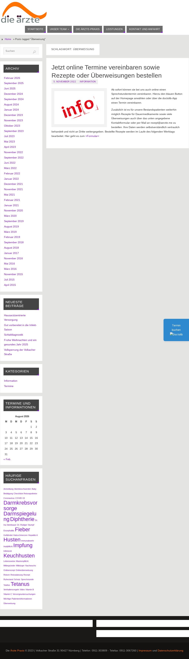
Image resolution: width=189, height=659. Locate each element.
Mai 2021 (9, 194)
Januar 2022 (11, 178)
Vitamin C (8, 594)
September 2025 (14, 83)
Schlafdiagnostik (13, 334)
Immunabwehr (27, 541)
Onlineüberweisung (24, 570)
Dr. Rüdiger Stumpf (25, 525)
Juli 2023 (9, 136)
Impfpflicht (8, 546)
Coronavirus (9, 498)
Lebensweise (9, 561)
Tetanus (20, 584)
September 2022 (14, 157)
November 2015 (13, 274)
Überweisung (9, 603)
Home (8, 39)
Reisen (7, 575)
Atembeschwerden (22, 489)
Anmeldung (8, 489)
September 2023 (14, 131)
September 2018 (14, 242)
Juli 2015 (9, 279)
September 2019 (14, 221)
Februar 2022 (12, 173)
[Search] (34, 52)
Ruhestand (8, 579)
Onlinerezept (9, 570)
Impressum (145, 650)
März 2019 (10, 231)
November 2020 (13, 210)
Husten (12, 539)
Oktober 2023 (12, 125)
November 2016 (13, 258)
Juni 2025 (10, 88)
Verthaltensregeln (11, 589)
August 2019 (11, 226)
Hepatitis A (33, 535)
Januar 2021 (11, 205)
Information (88, 81)
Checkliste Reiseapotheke (25, 493)
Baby (34, 489)
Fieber (22, 529)
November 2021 (13, 189)
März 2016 (10, 268)
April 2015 (10, 284)
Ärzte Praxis (17, 650)
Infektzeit (8, 551)
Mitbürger (20, 565)
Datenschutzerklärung (170, 650)
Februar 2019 (12, 237)
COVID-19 (20, 498)
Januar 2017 (11, 253)
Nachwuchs (30, 565)
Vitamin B (29, 589)
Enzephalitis (9, 530)
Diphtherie (22, 519)
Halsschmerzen (20, 535)
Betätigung (8, 493)
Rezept (26, 575)
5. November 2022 (65, 81)
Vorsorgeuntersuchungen (24, 594)
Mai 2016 (9, 263)
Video (22, 589)
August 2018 (11, 247)
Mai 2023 (9, 141)
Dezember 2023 (13, 115)
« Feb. (7, 459)
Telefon (7, 585)
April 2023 (10, 146)
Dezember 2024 (13, 93)
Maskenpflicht (22, 561)
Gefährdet (8, 535)
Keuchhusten (19, 555)
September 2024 (14, 99)
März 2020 (10, 215)
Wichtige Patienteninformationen (18, 599)
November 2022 (13, 152)
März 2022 (10, 168)
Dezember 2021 (13, 183)
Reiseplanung (17, 575)
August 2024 (11, 104)
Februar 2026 (12, 77)
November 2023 (13, 120)
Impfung (22, 545)
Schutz (17, 579)
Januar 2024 (11, 109)
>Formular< (92, 136)
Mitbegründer (9, 565)
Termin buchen (176, 327)
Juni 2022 (10, 162)
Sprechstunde (27, 579)
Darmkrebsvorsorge (20, 505)
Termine (8, 386)
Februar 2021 (12, 199)
